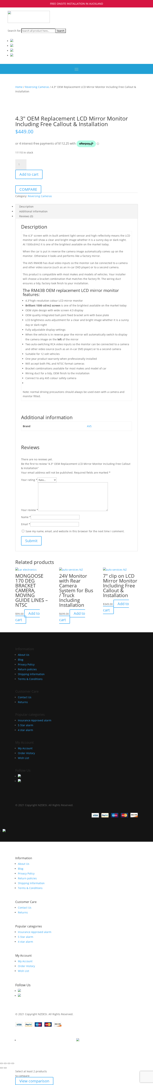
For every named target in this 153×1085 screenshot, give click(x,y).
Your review (29, 510)
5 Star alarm (25, 725)
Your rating (29, 480)
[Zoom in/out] (1, 1063)
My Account (25, 748)
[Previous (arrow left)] (1, 1067)
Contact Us (24, 697)
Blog (20, 659)
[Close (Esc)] (12, 1063)
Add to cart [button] (27, 616)
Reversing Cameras (37, 87)
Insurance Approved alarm (34, 720)
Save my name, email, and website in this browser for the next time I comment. (75, 531)
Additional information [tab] (33, 211)
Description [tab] (26, 206)
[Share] (8, 1063)
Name (26, 517)
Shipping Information (31, 674)
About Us (23, 655)
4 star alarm (25, 730)
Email (25, 524)
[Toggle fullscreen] (5, 1063)
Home (19, 87)
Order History (26, 753)
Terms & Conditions (30, 679)
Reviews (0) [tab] (26, 216)
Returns (23, 702)
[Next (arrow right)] (5, 1067)
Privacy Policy (26, 664)
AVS (89, 426)
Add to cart (28, 174)
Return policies (27, 669)
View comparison (34, 1081)
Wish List (23, 758)
